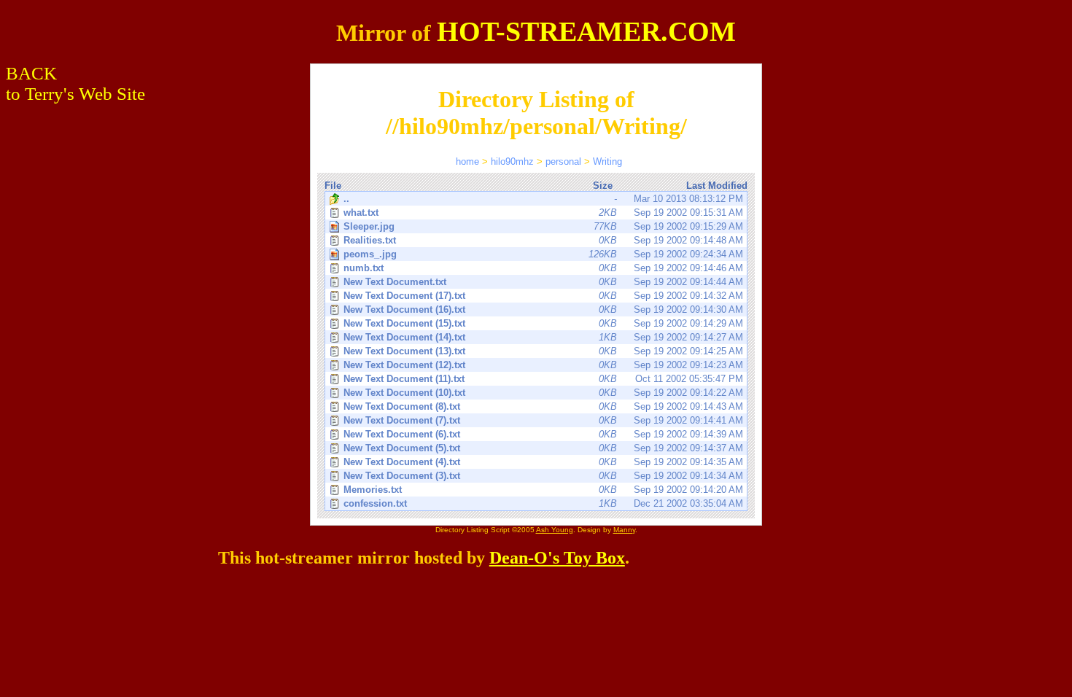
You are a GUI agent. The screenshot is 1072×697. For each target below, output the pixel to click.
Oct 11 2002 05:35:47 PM (543, 378)
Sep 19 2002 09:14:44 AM (543, 281)
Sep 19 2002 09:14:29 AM (543, 323)
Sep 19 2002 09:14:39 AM (543, 434)
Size (603, 185)
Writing (607, 161)
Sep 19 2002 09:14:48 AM (543, 240)
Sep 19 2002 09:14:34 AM (543, 475)
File (333, 185)
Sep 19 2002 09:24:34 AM (543, 254)
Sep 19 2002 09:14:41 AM (543, 420)
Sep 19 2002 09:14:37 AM (543, 448)
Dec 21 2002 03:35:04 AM (543, 503)
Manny (624, 530)
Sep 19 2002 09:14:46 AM (543, 267)
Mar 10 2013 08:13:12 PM (543, 198)
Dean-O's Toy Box (557, 557)
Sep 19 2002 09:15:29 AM (543, 226)
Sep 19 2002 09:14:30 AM (543, 309)
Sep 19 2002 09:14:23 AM (543, 364)
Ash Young (554, 530)
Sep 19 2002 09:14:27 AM (543, 337)
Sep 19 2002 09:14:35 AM (543, 461)
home (467, 161)
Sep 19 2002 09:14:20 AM (543, 489)
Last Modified (716, 185)
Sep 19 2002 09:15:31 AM (543, 212)
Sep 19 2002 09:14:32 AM (543, 295)
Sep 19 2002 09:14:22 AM (543, 392)
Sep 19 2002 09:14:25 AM (543, 351)
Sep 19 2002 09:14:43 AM (543, 406)
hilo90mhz (512, 161)
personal (563, 161)
